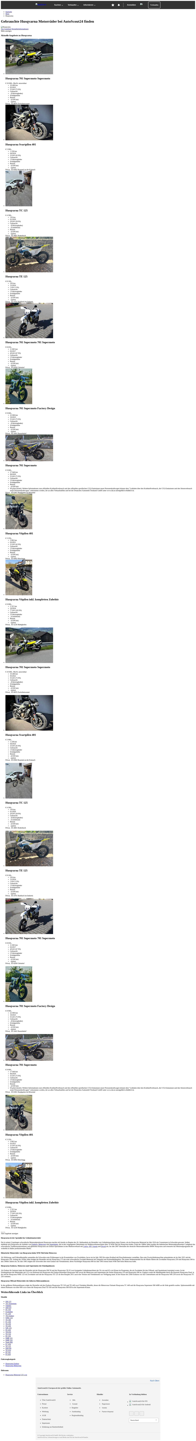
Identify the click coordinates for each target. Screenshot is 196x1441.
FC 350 (8, 1322)
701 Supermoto (10, 1304)
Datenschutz (46, 1419)
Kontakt (74, 1404)
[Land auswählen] (141, 4)
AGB (44, 1415)
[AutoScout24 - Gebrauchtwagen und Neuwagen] (43, 5)
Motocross (42, 1244)
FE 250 (8, 1336)
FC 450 (8, 1344)
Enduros (35, 1244)
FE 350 (8, 1310)
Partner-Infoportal (107, 1412)
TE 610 (8, 1350)
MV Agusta (93, 1246)
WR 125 (8, 1328)
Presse (44, 1404)
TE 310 (8, 1334)
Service (70, 1394)
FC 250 (8, 1314)
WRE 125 (9, 1318)
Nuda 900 (9, 1342)
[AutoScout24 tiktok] (136, 1413)
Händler (100, 1394)
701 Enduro (9, 1316)
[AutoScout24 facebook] (131, 1413)
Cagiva (85, 1246)
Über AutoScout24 (48, 1400)
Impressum (46, 1423)
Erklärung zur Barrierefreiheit (52, 1427)
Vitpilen (8, 1306)
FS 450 (8, 1354)
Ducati (103, 1246)
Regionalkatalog (77, 1415)
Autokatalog (76, 1412)
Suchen (57, 5)
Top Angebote (6, 29)
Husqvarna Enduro (12, 1364)
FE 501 (8, 1352)
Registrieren (106, 1404)
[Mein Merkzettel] (113, 5)
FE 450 (8, 1330)
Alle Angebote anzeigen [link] (9, 1233)
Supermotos (54, 1244)
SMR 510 (8, 1340)
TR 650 (8, 1332)
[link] (100, 72)
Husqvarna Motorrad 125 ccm (16, 1375)
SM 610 (8, 1308)
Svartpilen (9, 1312)
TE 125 (8, 1346)
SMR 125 (8, 1338)
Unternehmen (42, 1394)
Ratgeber (75, 1408)
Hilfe (73, 1400)
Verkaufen (72, 5)
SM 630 (8, 1348)
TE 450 (8, 1326)
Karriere (45, 1408)
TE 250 (8, 1324)
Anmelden (131, 5)
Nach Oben (154, 1381)
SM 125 (8, 1302)
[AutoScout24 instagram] (142, 1413)
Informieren (88, 5)
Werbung (45, 1412)
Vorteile (104, 1408)
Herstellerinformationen (20, 29)
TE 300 (8, 1320)
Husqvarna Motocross (13, 1366)
